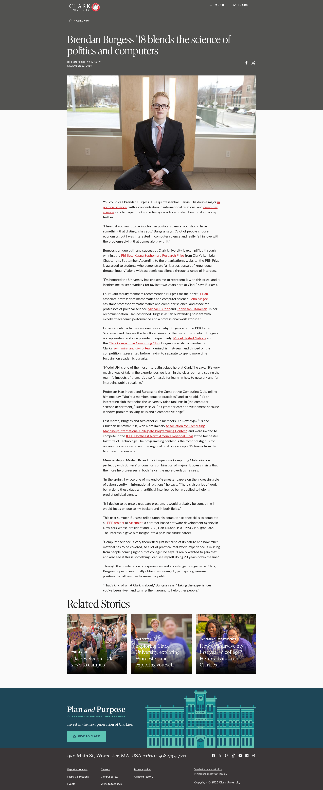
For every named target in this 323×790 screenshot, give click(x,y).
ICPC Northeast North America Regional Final (159, 435)
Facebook (246, 62)
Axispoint (136, 522)
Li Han (203, 293)
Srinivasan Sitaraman (192, 308)
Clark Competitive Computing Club (134, 343)
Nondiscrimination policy (210, 774)
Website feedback (111, 783)
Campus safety (109, 776)
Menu (219, 5)
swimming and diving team (133, 348)
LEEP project (114, 522)
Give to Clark (89, 736)
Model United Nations (189, 338)
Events (71, 783)
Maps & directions (78, 776)
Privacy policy (142, 769)
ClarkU (70, 21)
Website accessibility (208, 769)
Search (244, 5)
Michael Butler (159, 308)
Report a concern (77, 769)
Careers (105, 769)
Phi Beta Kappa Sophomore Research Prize (152, 255)
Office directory (143, 776)
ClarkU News (82, 20)
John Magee (199, 298)
